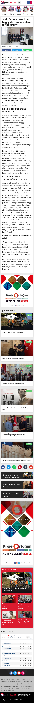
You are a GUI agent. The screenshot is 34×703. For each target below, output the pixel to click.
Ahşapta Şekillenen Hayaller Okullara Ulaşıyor (16, 460)
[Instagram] (31, 2)
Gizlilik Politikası (19, 700)
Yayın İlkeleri (7, 700)
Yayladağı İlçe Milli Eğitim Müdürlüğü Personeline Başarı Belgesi (13, 435)
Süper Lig (13, 636)
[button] (19, 2)
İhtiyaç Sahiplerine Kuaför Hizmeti (13, 358)
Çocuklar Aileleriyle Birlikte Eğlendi (13, 383)
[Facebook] (28, 2)
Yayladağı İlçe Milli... (24, 622)
